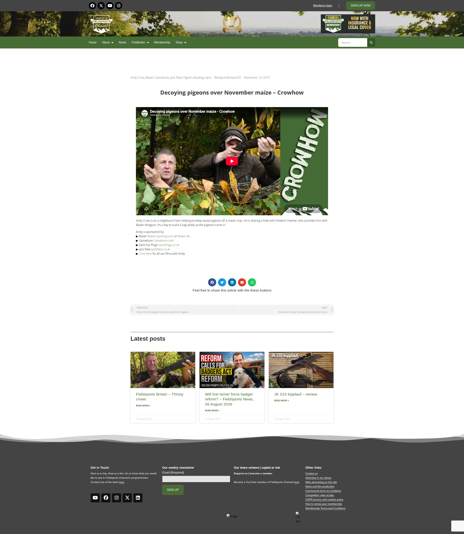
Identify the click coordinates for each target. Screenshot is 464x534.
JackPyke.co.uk (160, 249)
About (106, 42)
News (122, 42)
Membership (162, 42)
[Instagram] (118, 5)
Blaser (150, 78)
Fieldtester (138, 42)
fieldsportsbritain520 (227, 78)
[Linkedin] (137, 497)
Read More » (143, 405)
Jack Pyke (176, 78)
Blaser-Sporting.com (161, 236)
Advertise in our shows (318, 477)
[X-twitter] (101, 5)
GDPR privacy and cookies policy (324, 499)
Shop (179, 42)
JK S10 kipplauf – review (295, 394)
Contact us (311, 473)
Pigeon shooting (193, 78)
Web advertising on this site (321, 482)
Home (93, 42)
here (121, 482)
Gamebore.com (164, 240)
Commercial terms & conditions (323, 490)
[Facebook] (92, 5)
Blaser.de (184, 236)
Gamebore (162, 78)
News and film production (319, 486)
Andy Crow (137, 78)
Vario (208, 78)
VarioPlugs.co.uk (168, 245)
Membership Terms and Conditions (325, 508)
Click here (145, 254)
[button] (212, 282)
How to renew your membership (323, 503)
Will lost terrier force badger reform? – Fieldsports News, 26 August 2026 (229, 399)
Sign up (173, 489)
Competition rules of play (319, 495)
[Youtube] (109, 5)
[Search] (371, 42)
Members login (322, 5)
